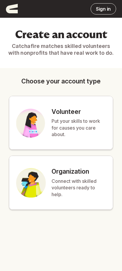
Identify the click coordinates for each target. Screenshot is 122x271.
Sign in (103, 9)
